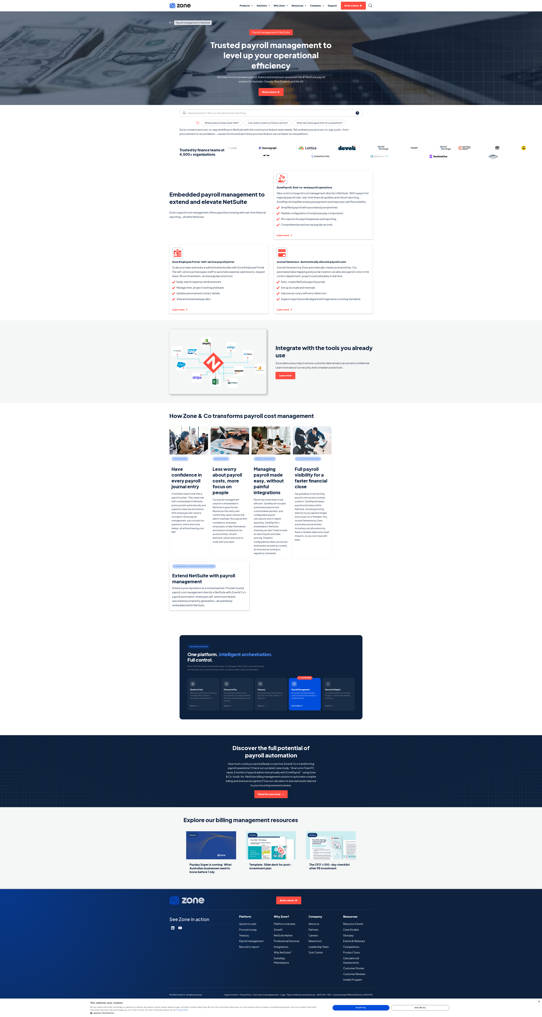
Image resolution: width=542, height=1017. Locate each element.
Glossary (348, 935)
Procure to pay (248, 929)
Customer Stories (353, 968)
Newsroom (315, 941)
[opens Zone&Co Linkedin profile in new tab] (172, 927)
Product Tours (351, 952)
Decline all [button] (420, 1007)
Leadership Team (319, 946)
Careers (313, 935)
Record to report (249, 946)
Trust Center (316, 952)
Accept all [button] (361, 1007)
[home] (180, 5)
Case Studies (351, 929)
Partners (313, 929)
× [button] (539, 1002)
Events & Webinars (354, 941)
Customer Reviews (354, 974)
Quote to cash (247, 923)
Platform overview (284, 923)
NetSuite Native (283, 935)
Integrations (281, 946)
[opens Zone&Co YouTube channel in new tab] (180, 927)
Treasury (244, 935)
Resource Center (353, 923)
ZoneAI (278, 929)
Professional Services (286, 941)
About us (314, 923)
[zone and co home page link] (170, 22)
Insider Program (352, 979)
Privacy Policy (246, 995)
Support (332, 5)
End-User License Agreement (266, 995)
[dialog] (271, 1008)
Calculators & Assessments (351, 960)
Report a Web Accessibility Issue (301, 995)
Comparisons (351, 946)
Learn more (285, 375)
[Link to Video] (217, 361)
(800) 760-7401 (324, 995)
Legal (282, 995)
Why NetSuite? (282, 952)
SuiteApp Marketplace (281, 960)
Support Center (231, 995)
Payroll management (251, 941)
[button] (246, 5)
